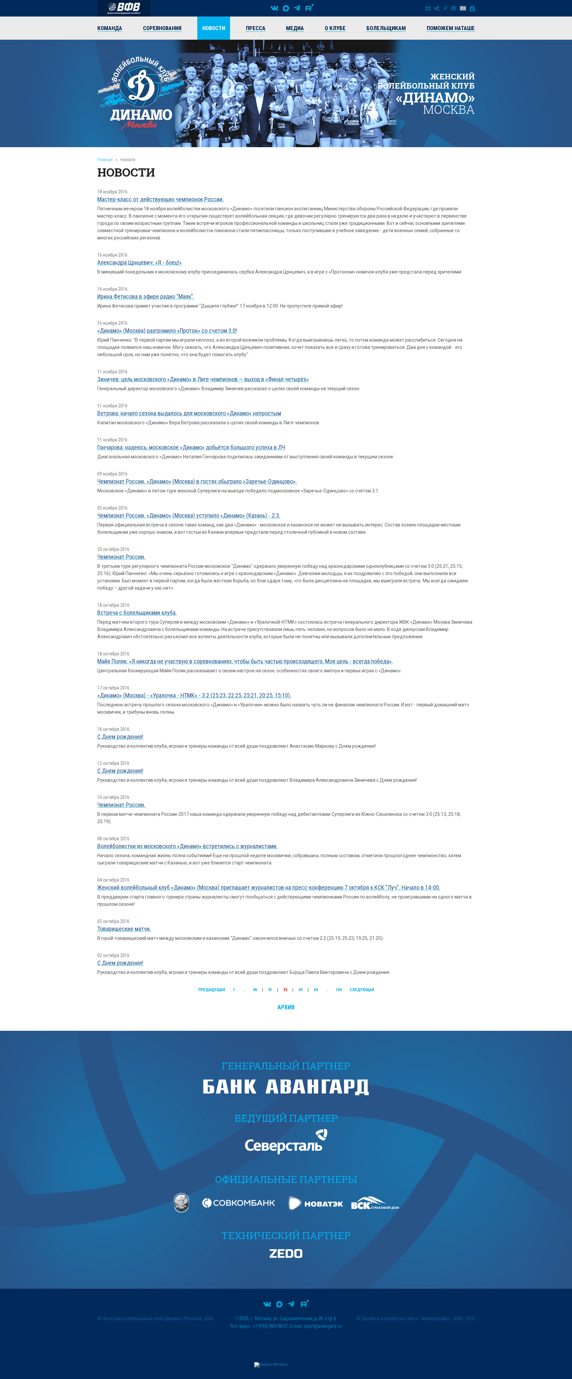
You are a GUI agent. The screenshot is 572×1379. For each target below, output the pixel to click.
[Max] (286, 8)
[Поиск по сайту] (445, 8)
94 (316, 989)
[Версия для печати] (453, 8)
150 (339, 989)
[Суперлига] (123, 8)
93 (301, 989)
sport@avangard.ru (323, 1326)
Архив (286, 1007)
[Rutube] (309, 8)
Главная (105, 159)
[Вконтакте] (274, 8)
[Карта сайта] (436, 8)
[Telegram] (297, 8)
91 (270, 989)
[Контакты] (428, 8)
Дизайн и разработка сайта (389, 1318)
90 (255, 989)
